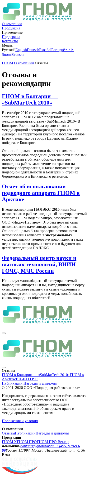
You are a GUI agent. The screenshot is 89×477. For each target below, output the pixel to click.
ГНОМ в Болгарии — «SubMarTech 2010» (30, 99)
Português (58, 50)
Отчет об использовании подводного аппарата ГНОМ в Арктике (41, 192)
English (21, 50)
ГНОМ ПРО (27, 442)
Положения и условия (20, 421)
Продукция (11, 28)
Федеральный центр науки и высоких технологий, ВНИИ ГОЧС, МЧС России (39, 264)
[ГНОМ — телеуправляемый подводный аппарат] (37, 20)
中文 (70, 50)
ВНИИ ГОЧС (27, 379)
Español (45, 50)
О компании (12, 24)
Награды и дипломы (40, 383)
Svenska (18, 54)
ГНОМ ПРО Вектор (53, 442)
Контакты (10, 41)
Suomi (7, 54)
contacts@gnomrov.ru (37, 446)
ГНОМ (7, 63)
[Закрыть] (4, 333)
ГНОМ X (9, 442)
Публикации (12, 383)
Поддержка (11, 37)
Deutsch (33, 50)
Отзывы (8, 433)
